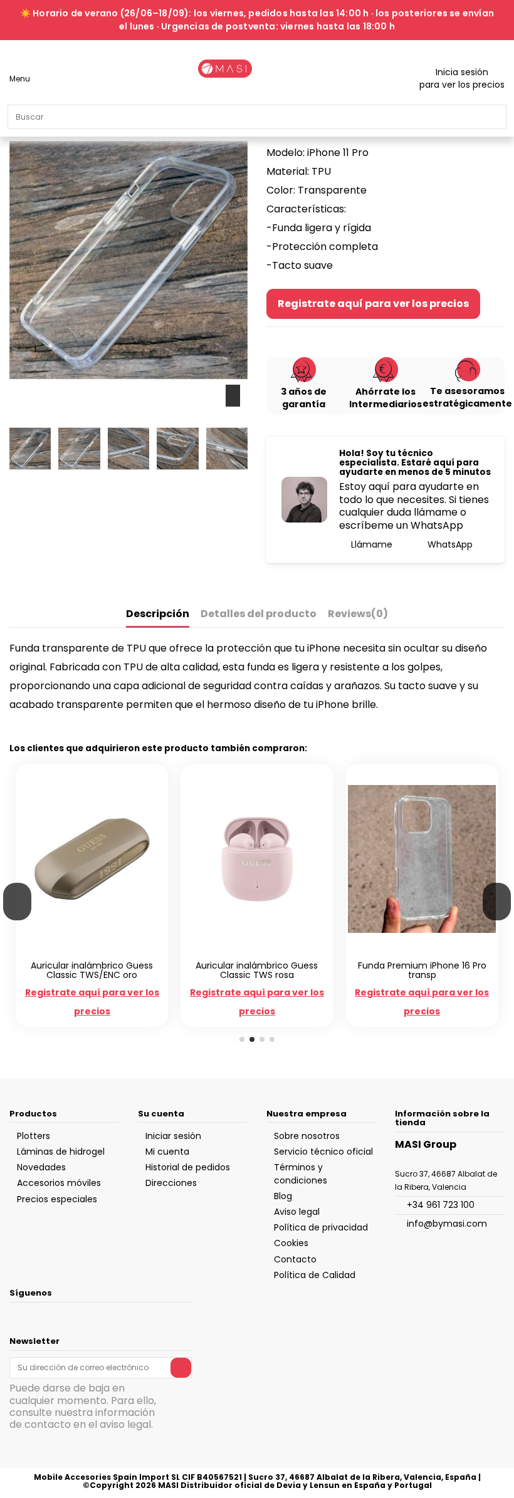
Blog (283, 1196)
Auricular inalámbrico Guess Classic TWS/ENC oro (92, 970)
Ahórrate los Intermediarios (385, 397)
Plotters (33, 1136)
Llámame (370, 544)
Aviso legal (297, 1211)
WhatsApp (449, 544)
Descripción (157, 614)
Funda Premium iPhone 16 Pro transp (422, 970)
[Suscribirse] (180, 1368)
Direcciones (171, 1183)
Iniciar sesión (173, 1136)
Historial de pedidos (187, 1167)
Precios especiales (57, 1199)
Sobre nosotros (307, 1136)
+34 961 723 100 (441, 1205)
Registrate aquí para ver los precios (373, 303)
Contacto (295, 1259)
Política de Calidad (314, 1275)
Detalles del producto (259, 614)
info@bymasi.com (447, 1223)
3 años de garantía (304, 397)
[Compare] (85, 951)
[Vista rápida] (98, 951)
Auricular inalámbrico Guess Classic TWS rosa (257, 970)
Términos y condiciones (300, 1173)
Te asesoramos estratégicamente (467, 397)
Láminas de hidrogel (61, 1151)
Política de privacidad (321, 1227)
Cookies (291, 1243)
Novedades (41, 1167)
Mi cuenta (167, 1151)
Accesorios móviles (59, 1183)
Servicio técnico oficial (323, 1151)
